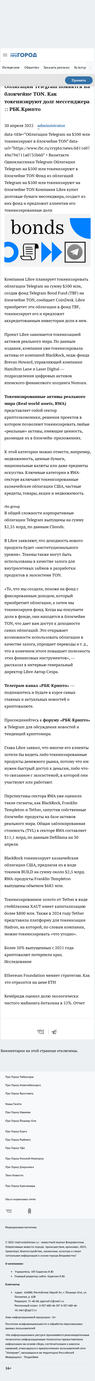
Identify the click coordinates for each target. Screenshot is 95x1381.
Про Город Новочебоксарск (23, 1085)
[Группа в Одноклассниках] (29, 1211)
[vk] (41, 1032)
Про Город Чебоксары (19, 1076)
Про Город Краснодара (20, 1186)
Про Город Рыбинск (18, 1139)
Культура (80, 67)
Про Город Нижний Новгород (24, 1158)
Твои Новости (14, 1175)
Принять (79, 80)
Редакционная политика (20, 1227)
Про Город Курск (16, 1131)
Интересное (11, 67)
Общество (31, 67)
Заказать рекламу (57, 67)
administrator (51, 125)
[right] (90, 68)
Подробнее (31, 1357)
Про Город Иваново (18, 1112)
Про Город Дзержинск (19, 1167)
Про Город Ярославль (19, 1093)
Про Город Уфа (15, 1148)
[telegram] (55, 1032)
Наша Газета (13, 1104)
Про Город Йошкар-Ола (20, 1120)
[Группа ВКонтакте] (8, 1211)
